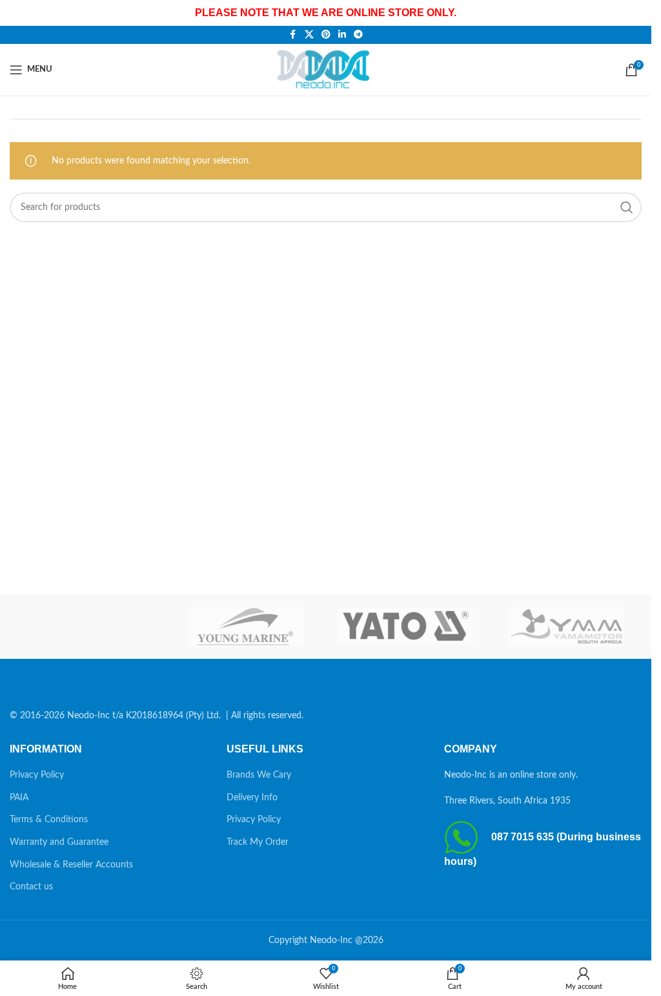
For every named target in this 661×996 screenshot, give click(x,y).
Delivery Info (252, 797)
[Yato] (405, 626)
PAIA (19, 797)
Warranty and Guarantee (59, 842)
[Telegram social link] (358, 35)
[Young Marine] (245, 626)
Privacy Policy (37, 775)
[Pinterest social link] (326, 35)
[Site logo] (325, 69)
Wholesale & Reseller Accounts (71, 864)
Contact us (31, 886)
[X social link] (309, 35)
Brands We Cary (259, 775)
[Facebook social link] (293, 35)
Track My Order (258, 842)
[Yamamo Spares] (566, 626)
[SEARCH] (627, 207)
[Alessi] (85, 626)
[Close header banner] (635, 13)
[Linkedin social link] (342, 35)
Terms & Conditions (49, 819)
